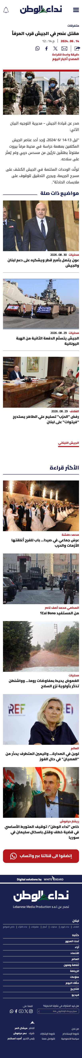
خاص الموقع (8, 927)
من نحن (75, 1029)
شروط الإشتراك (47, 1034)
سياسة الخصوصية (70, 1038)
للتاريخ (74, 989)
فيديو (75, 995)
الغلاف (76, 927)
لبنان (75, 921)
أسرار (45, 927)
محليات (54, 927)
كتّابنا (75, 935)
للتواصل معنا (48, 1038)
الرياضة (74, 971)
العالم (75, 959)
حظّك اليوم (72, 983)
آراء (77, 947)
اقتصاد (74, 953)
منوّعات (74, 977)
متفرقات (73, 26)
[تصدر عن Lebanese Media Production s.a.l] (41, 895)
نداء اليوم (65, 927)
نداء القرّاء (22, 927)
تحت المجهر (72, 941)
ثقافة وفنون (71, 965)
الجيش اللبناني (68, 443)
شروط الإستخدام (71, 1034)
